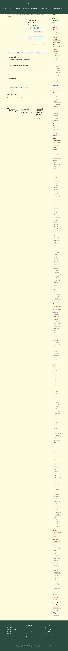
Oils (54, 200)
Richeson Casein (57, 309)
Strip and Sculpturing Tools (56, 577)
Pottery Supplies (57, 8)
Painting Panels (56, 32)
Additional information (23, 52)
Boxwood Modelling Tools (56, 584)
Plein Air (56, 156)
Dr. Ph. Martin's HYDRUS (56, 259)
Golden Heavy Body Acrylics (58, 173)
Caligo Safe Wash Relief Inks (57, 344)
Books (53, 22)
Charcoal (55, 466)
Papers (55, 53)
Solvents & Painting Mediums (55, 147)
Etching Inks (56, 319)
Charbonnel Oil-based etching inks (57, 335)
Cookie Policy (48, 633)
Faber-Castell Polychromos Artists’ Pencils (58, 395)
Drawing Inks (56, 422)
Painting (25, 8)
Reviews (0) (35, 52)
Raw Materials (56, 594)
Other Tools (57, 588)
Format (30, 33)
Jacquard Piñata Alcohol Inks (57, 447)
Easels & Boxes (56, 152)
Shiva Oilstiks (57, 217)
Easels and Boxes (56, 602)
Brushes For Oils (57, 90)
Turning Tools (57, 563)
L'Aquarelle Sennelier (27, 14)
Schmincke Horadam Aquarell (56, 266)
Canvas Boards (56, 46)
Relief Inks (55, 340)
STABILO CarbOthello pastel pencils (57, 497)
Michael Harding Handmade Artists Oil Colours (56, 224)
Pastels (54, 469)
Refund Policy (48, 631)
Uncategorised (55, 85)
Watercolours (18, 14)
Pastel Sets (57, 526)
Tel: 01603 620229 (11, 637)
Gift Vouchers (55, 615)
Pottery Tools (56, 546)
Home (4, 8)
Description (11, 52)
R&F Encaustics (57, 306)
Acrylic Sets (57, 196)
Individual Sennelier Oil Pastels (58, 507)
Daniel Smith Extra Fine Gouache (57, 296)
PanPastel (56, 471)
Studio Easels (57, 154)
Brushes (18, 8)
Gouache (55, 285)
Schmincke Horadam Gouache (56, 289)
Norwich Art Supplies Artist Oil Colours (57, 212)
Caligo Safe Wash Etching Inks (57, 323)
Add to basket (38, 38)
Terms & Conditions (50, 627)
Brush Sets (55, 92)
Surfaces (10, 8)
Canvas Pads (56, 34)
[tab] (11, 53)
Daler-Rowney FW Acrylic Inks (57, 435)
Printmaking (34, 8)
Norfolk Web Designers (28, 646)
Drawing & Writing (45, 8)
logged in (17, 87)
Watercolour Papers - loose (58, 61)
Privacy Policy (48, 629)
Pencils (54, 372)
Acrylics (55, 160)
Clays (54, 592)
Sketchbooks (57, 81)
